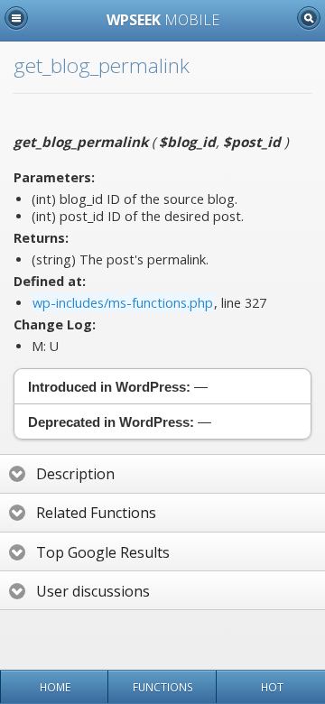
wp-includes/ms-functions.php (122, 302)
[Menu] (16, 18)
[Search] (308, 18)
